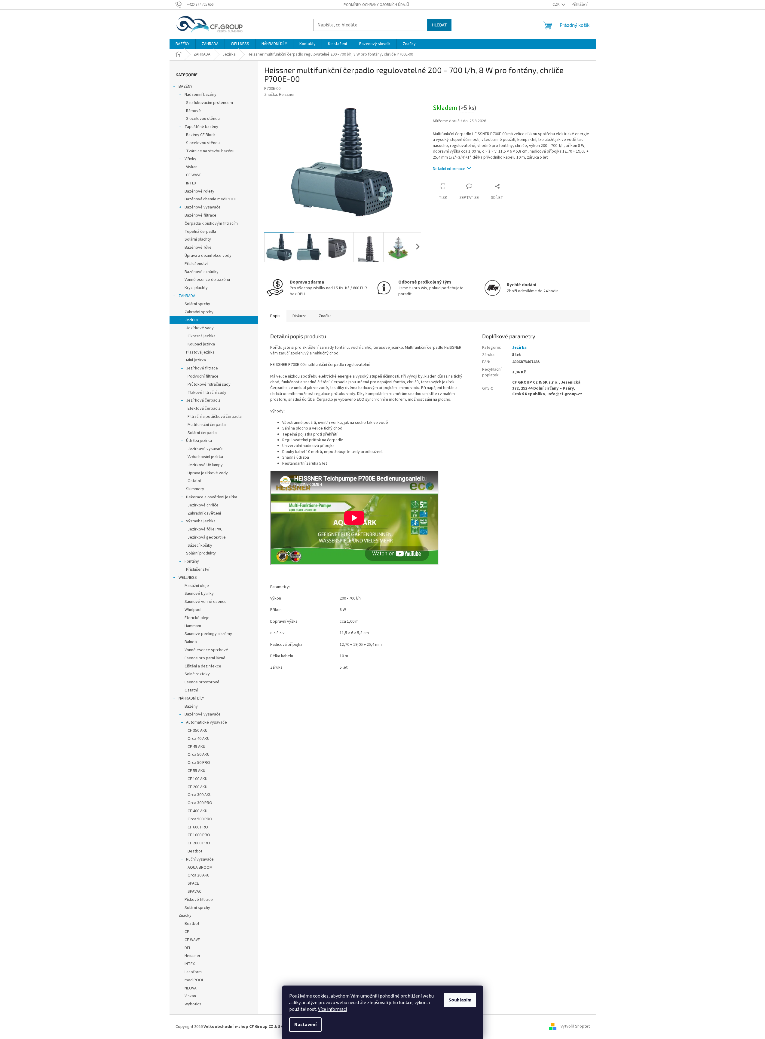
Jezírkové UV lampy (205, 465)
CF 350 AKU (197, 731)
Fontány (192, 561)
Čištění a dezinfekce (203, 666)
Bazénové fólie (198, 248)
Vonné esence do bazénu (207, 280)
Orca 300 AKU (200, 795)
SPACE (193, 883)
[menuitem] (182, 44)
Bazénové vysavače (203, 207)
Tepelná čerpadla (200, 232)
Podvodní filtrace (203, 376)
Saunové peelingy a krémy (208, 634)
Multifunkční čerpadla (207, 425)
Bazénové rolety (199, 191)
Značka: (279, 95)
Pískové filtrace (199, 900)
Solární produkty (201, 553)
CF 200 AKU (197, 787)
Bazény (191, 706)
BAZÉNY (185, 87)
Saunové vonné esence (206, 602)
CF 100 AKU (197, 779)
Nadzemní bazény (200, 95)
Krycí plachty (196, 288)
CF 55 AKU (196, 771)
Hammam (193, 626)
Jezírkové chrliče (203, 505)
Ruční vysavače (200, 859)
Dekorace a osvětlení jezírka (211, 497)
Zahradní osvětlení (204, 513)
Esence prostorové (202, 682)
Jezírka (191, 320)
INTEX (191, 183)
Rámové (193, 111)
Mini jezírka (196, 360)
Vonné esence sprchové (206, 650)
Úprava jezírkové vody (208, 473)
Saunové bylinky (199, 594)
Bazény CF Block (201, 135)
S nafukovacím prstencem (209, 103)
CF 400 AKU (197, 811)
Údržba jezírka (199, 441)
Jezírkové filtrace (202, 368)
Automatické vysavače (206, 722)
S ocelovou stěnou (203, 119)
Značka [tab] (325, 316)
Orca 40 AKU (199, 739)
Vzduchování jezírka (205, 457)
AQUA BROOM (200, 867)
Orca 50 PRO (199, 763)
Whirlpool (193, 610)
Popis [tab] (275, 316)
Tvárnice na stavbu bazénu (210, 151)
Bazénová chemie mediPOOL (211, 199)
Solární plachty (198, 239)
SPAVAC (194, 892)
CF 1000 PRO (199, 835)
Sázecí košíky (200, 545)
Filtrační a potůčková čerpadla (215, 417)
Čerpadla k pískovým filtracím (211, 223)
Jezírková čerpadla (203, 400)
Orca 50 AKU (199, 755)
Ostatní (194, 481)
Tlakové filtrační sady (207, 393)
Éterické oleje (197, 618)
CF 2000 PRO (199, 843)
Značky (185, 916)
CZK (556, 4)
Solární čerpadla (202, 433)
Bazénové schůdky (202, 272)
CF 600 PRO (198, 827)
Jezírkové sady (200, 328)
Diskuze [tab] (299, 316)
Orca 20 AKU (199, 875)
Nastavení (305, 1024)
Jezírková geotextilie (207, 537)
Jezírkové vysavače (206, 449)
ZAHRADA (187, 296)
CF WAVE (193, 175)
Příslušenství (196, 264)
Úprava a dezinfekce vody (208, 256)
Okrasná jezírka (202, 336)
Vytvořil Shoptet (575, 1027)
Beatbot (195, 851)
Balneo (191, 642)
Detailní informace (449, 169)
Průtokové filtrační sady (209, 384)
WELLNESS (188, 578)
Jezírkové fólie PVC (205, 529)
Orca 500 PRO (200, 819)
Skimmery (195, 489)
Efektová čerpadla (204, 409)
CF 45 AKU (196, 747)
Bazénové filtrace (200, 215)
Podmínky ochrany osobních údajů (376, 5)
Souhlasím (460, 1000)
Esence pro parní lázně (205, 658)
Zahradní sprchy (199, 312)
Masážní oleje (197, 586)
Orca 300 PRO (200, 803)
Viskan (191, 167)
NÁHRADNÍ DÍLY (191, 698)
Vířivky (190, 159)
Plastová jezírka (200, 352)
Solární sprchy (197, 304)
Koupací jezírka (201, 344)
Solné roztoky (197, 674)
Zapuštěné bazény (201, 127)
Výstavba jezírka (201, 521)
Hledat (439, 24)
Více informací (332, 1009)
